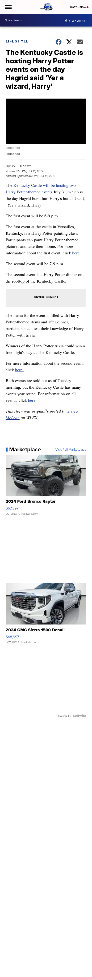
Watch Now (78, 7)
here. (76, 253)
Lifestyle (17, 41)
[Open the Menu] (8, 7)
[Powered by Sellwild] (79, 715)
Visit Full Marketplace (70, 449)
